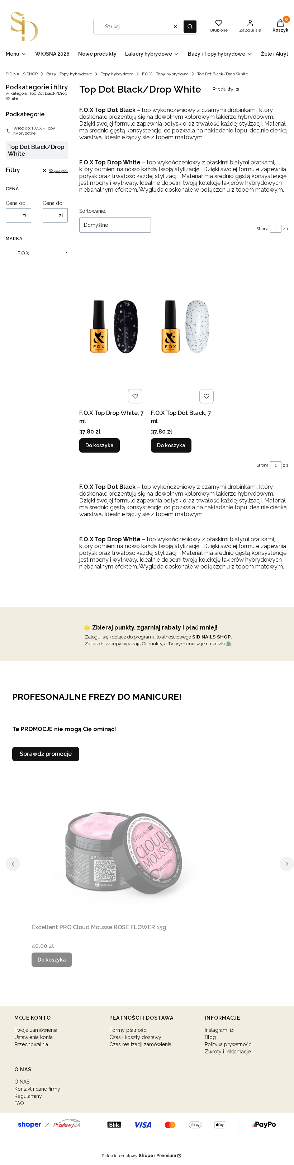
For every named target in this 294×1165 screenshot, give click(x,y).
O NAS (21, 1082)
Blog (210, 1037)
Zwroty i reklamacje (228, 1051)
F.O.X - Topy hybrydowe (165, 73)
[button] (190, 26)
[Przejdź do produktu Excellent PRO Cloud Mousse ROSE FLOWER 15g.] (121, 841)
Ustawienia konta (33, 1037)
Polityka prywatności (228, 1044)
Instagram (217, 1030)
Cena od (15, 203)
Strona (262, 228)
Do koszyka (99, 445)
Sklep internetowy (139, 1155)
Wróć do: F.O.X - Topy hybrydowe (34, 131)
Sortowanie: (92, 211)
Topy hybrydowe (117, 73)
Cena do (52, 203)
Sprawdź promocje (46, 753)
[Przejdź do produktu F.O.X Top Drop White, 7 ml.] (112, 326)
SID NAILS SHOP (22, 73)
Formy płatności (128, 1030)
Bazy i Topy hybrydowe (69, 73)
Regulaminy (28, 1096)
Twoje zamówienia (35, 1030)
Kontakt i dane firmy (37, 1089)
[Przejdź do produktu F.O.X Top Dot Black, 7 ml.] (184, 326)
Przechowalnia (31, 1044)
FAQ (19, 1103)
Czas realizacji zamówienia (140, 1044)
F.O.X (23, 253)
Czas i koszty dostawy (135, 1037)
